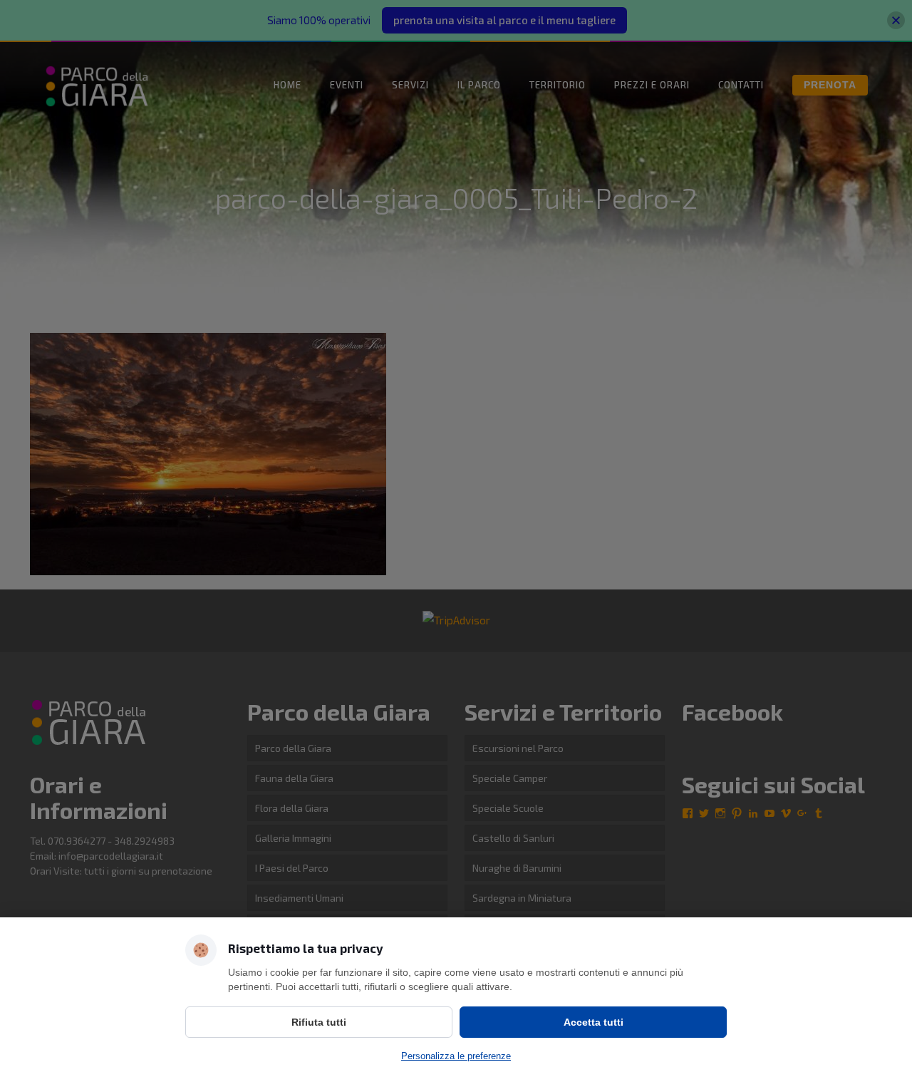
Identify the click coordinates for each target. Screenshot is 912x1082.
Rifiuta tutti (318, 1022)
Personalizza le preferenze (456, 1056)
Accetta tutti (593, 1022)
